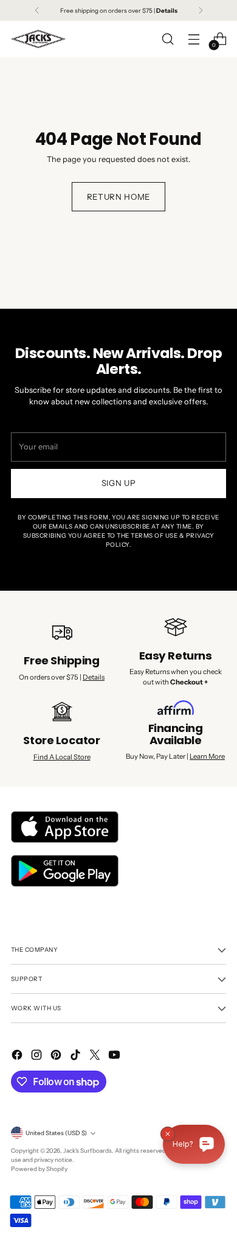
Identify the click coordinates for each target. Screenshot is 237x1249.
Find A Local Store (62, 757)
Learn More (207, 756)
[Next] (200, 10)
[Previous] (37, 10)
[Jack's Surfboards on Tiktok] (76, 1056)
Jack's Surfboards (87, 1150)
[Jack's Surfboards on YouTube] (115, 1056)
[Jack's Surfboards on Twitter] (96, 1056)
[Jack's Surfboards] (38, 39)
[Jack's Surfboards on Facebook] (18, 1056)
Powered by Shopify (39, 1168)
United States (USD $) (56, 1132)
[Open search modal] (167, 39)
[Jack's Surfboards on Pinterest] (57, 1056)
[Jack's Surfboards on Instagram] (37, 1056)
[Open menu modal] (193, 39)
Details (94, 677)
